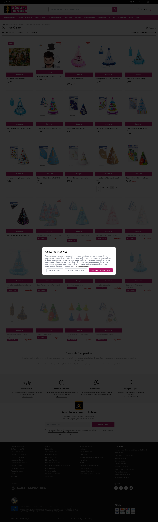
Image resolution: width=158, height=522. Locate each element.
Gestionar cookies (54, 270)
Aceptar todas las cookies (100, 270)
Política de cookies (82, 266)
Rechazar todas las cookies (76, 270)
